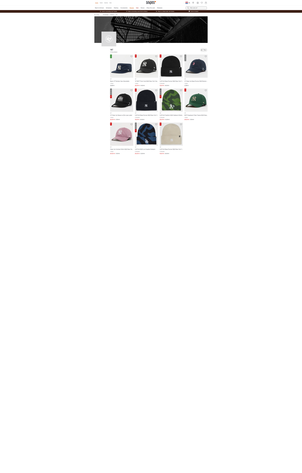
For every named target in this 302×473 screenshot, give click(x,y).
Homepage (105, 14)
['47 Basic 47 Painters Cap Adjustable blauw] (121, 66)
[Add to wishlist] (131, 56)
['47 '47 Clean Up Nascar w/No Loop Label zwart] (121, 100)
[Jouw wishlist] (202, 3)
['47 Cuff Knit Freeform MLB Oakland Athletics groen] (171, 100)
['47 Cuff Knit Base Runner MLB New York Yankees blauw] (146, 100)
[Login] (197, 3)
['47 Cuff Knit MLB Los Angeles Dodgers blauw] (146, 134)
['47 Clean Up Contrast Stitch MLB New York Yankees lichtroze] (121, 134)
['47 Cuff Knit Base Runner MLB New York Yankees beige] (171, 134)
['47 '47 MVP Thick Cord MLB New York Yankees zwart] (146, 66)
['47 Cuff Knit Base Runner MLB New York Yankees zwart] (171, 66)
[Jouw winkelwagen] (206, 3)
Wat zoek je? (193, 8)
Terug (97, 14)
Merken (112, 14)
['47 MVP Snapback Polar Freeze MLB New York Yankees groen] (196, 100)
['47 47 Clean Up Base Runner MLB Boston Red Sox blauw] (196, 66)
